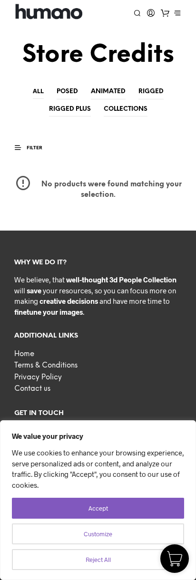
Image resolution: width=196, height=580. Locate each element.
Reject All (98, 559)
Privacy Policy (38, 377)
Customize (98, 534)
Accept (98, 508)
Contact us (32, 389)
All (38, 91)
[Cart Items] (165, 13)
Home (24, 354)
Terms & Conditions (46, 365)
